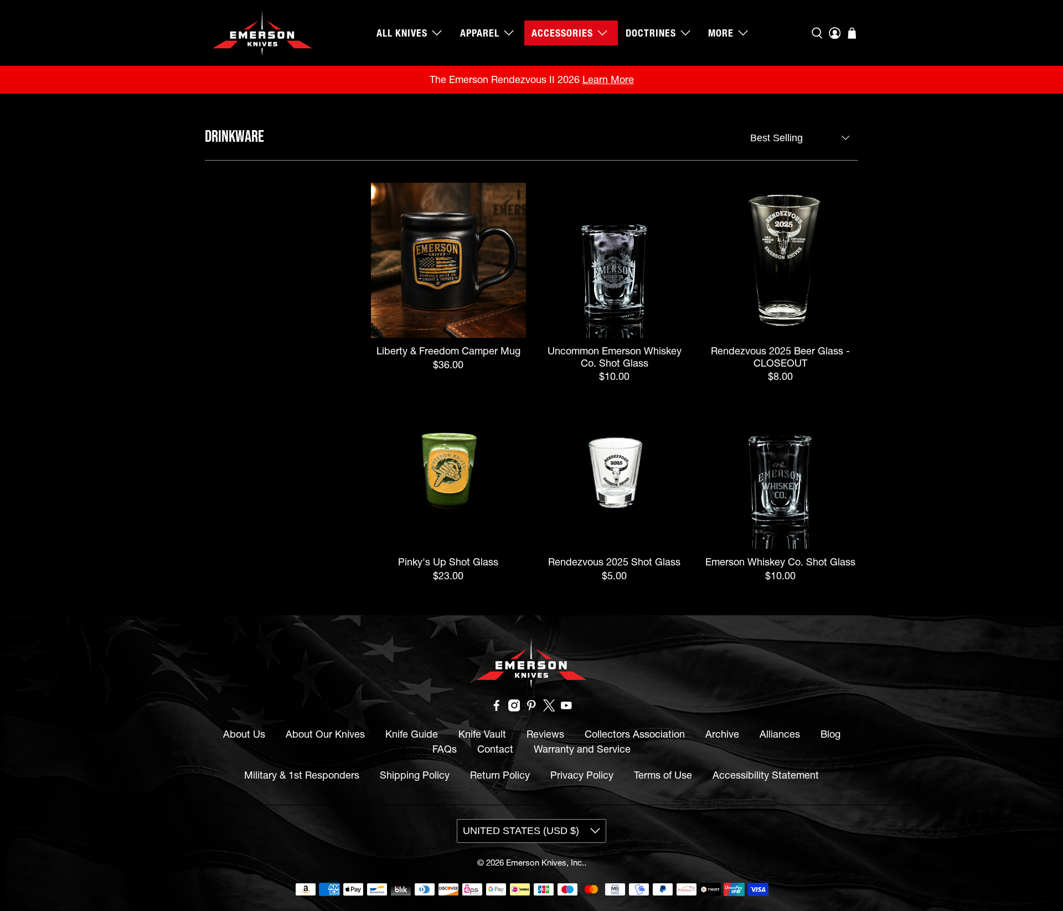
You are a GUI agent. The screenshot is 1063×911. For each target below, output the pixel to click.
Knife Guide (411, 734)
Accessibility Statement (766, 775)
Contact (495, 749)
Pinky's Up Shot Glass (448, 561)
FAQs (444, 749)
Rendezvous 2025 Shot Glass (614, 561)
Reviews (545, 734)
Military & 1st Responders (301, 775)
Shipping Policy (415, 775)
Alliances (780, 734)
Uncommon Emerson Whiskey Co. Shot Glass (615, 356)
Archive (722, 734)
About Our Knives (325, 734)
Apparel (479, 33)
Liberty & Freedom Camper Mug (448, 350)
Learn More (608, 79)
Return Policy (500, 775)
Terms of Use (663, 775)
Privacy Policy (581, 775)
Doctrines (651, 33)
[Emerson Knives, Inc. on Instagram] (514, 708)
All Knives (401, 33)
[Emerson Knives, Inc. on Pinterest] (531, 708)
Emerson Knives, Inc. (545, 862)
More (721, 33)
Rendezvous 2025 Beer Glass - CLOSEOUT (780, 356)
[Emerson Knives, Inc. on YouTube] (566, 708)
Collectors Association (635, 734)
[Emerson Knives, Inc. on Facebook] (497, 708)
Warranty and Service (582, 749)
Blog (830, 734)
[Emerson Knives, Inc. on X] (549, 708)
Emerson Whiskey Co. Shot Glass (780, 561)
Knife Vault (482, 734)
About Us (244, 734)
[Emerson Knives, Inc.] (262, 33)
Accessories (562, 33)
